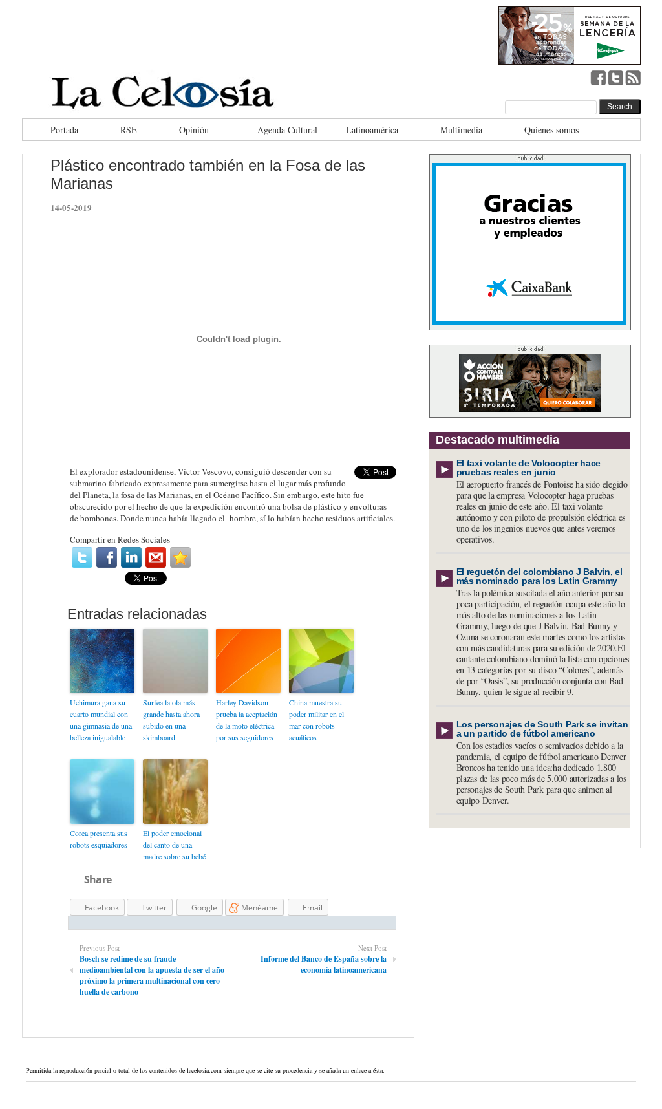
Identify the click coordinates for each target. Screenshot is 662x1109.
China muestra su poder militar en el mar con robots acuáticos (316, 719)
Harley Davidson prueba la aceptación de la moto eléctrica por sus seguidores (246, 719)
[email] (155, 557)
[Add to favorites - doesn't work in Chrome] (180, 557)
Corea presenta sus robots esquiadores (98, 839)
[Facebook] (106, 557)
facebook (598, 77)
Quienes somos (551, 130)
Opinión (194, 130)
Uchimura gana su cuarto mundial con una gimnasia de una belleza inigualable (101, 719)
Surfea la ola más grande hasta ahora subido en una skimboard (171, 719)
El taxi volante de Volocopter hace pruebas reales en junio (528, 467)
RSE (128, 130)
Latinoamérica (372, 130)
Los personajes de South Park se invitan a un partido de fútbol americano (542, 728)
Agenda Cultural (287, 130)
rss (633, 77)
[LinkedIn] (131, 557)
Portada (64, 130)
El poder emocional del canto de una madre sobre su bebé (174, 844)
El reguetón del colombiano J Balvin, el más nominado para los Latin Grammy (539, 576)
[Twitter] (82, 557)
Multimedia (461, 130)
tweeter (615, 77)
